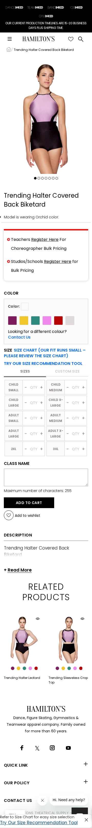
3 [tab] (42, 178)
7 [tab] (56, 178)
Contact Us (19, 337)
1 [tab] (35, 178)
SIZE (45, 353)
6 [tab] (53, 178)
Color (11, 293)
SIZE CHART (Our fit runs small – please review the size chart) (45, 353)
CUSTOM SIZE (67, 371)
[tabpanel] (46, 115)
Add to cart (29, 502)
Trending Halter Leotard (22, 678)
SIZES (25, 371)
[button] (43, 363)
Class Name (16, 463)
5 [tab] (49, 178)
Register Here (45, 239)
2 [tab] (39, 178)
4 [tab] (46, 178)
